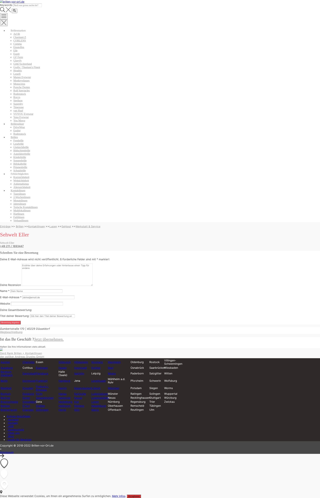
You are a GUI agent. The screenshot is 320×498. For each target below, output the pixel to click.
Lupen (53, 226)
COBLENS (19, 40)
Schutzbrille (19, 170)
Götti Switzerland (22, 63)
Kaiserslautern (83, 388)
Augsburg (6, 367)
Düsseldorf (29, 401)
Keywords (6, 5)
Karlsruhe (80, 393)
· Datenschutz (15, 429)
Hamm (62, 388)
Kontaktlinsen (18, 190)
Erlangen (28, 409)
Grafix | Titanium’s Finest (26, 67)
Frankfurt (42, 380)
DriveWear (19, 127)
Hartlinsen (18, 213)
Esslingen (42, 367)
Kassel (78, 397)
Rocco (16, 97)
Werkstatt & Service (88, 226)
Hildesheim (81, 362)
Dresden (27, 388)
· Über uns (13, 433)
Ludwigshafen (100, 397)
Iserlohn (79, 373)
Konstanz (97, 362)
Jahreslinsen (19, 203)
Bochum (5, 393)
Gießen (40, 405)
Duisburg (28, 393)
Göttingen (42, 409)
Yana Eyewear (21, 117)
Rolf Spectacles (21, 90)
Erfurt (26, 405)
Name (5, 291)
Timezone (18, 107)
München (113, 388)
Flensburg (42, 373)
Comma (17, 43)
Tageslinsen (19, 193)
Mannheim (114, 362)
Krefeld (95, 367)
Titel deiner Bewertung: (14, 316)
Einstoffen (18, 47)
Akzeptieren (134, 496)
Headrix (17, 70)
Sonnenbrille (20, 160)
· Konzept (12, 419)
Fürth (39, 393)
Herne (62, 409)
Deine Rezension (10, 285)
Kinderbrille (19, 157)
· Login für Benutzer (19, 439)
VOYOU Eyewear (23, 113)
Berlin (4, 380)
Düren (26, 397)
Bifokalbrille (19, 163)
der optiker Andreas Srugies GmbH (22, 356)
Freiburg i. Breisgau (42, 388)
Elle (15, 50)
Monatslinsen (20, 200)
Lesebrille (18, 143)
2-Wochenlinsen (21, 197)
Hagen (62, 367)
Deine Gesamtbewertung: (16, 310)
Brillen (14, 137)
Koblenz (79, 405)
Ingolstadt (80, 367)
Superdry (18, 103)
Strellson (17, 100)
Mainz (95, 409)
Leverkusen (98, 380)
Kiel (76, 401)
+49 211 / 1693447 (12, 246)
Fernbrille (18, 140)
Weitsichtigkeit (21, 180)
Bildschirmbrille (21, 150)
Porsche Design (21, 87)
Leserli (16, 73)
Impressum (7, 452)
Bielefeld (5, 388)
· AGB (10, 426)
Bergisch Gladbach (6, 373)
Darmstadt (29, 373)
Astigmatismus (21, 183)
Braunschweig (9, 401)
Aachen (5, 362)
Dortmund (28, 380)
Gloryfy (17, 60)
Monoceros (19, 83)
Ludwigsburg (99, 393)
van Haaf (18, 110)
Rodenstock (19, 93)
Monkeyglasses (21, 80)
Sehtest (66, 226)
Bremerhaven (8, 409)
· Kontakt (12, 423)
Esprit (16, 53)
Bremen (5, 405)
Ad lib (16, 33)
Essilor (16, 130)
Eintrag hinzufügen (18, 416)
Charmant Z (19, 37)
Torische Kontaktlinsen (25, 207)
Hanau (62, 393)
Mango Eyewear (22, 77)
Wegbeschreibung (11, 332)
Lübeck (95, 388)
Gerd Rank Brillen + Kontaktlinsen (21, 353)
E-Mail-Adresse (11, 297)
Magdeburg (98, 405)
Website (5, 303)
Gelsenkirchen (45, 397)
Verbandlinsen (20, 220)
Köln (77, 409)
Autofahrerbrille (21, 153)
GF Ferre (18, 57)
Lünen (95, 401)
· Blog (10, 436)
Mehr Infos (118, 496)
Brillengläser (17, 123)
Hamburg (64, 380)
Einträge (5, 226)
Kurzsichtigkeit (21, 177)
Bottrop (5, 397)
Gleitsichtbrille (21, 147)
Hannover (64, 397)
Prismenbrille (20, 167)
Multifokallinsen (21, 210)
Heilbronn (64, 405)
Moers (112, 373)
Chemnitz (28, 362)
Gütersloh (64, 362)
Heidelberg (65, 401)
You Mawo (19, 120)
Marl (110, 367)
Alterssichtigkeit (21, 187)
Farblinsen (18, 217)
